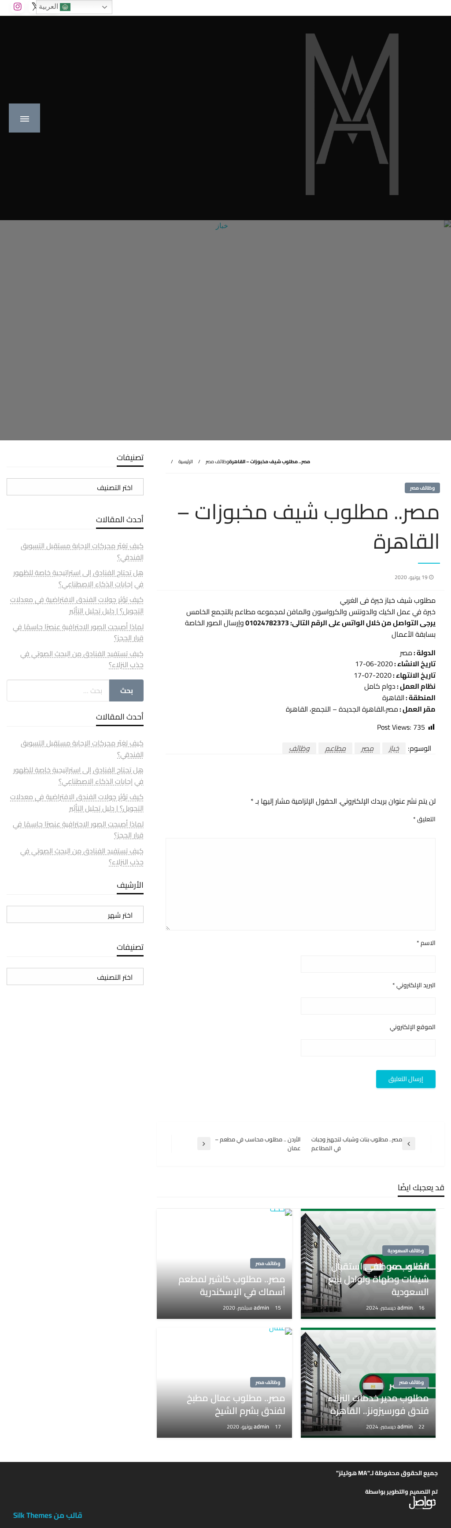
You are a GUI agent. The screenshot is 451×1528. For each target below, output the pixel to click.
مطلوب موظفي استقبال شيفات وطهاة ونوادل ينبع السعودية (378, 1279)
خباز (394, 748)
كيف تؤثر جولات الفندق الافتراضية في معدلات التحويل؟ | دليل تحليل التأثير (77, 605)
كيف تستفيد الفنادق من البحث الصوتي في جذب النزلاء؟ (82, 659)
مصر (367, 748)
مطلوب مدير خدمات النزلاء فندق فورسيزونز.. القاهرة (378, 1404)
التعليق (424, 819)
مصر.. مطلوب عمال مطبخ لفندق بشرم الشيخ (236, 1404)
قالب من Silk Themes (47, 1515)
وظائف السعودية (406, 1250)
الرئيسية (185, 461)
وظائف (299, 748)
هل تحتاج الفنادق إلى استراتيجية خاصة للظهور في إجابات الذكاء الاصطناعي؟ (78, 578)
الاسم (426, 943)
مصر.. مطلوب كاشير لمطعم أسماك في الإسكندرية (231, 1286)
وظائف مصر (217, 461)
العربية (49, 6)
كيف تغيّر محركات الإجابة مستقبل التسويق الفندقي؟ (82, 551)
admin (405, 1307)
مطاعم (335, 748)
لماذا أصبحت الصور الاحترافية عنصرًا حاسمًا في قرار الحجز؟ (78, 632)
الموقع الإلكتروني (413, 1027)
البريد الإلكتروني (414, 985)
